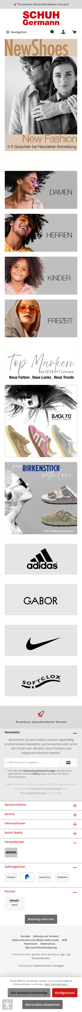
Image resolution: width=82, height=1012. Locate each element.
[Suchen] (52, 32)
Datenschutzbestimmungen (46, 788)
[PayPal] (27, 877)
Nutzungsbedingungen (33, 793)
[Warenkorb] (74, 32)
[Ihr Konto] (63, 32)
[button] (7, 1004)
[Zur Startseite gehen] (41, 18)
